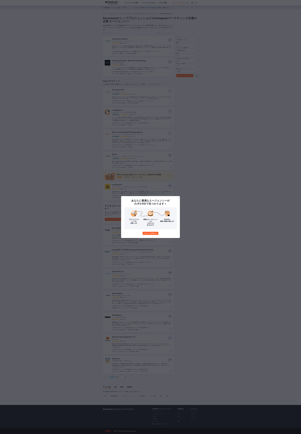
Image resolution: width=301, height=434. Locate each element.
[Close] (178, 198)
